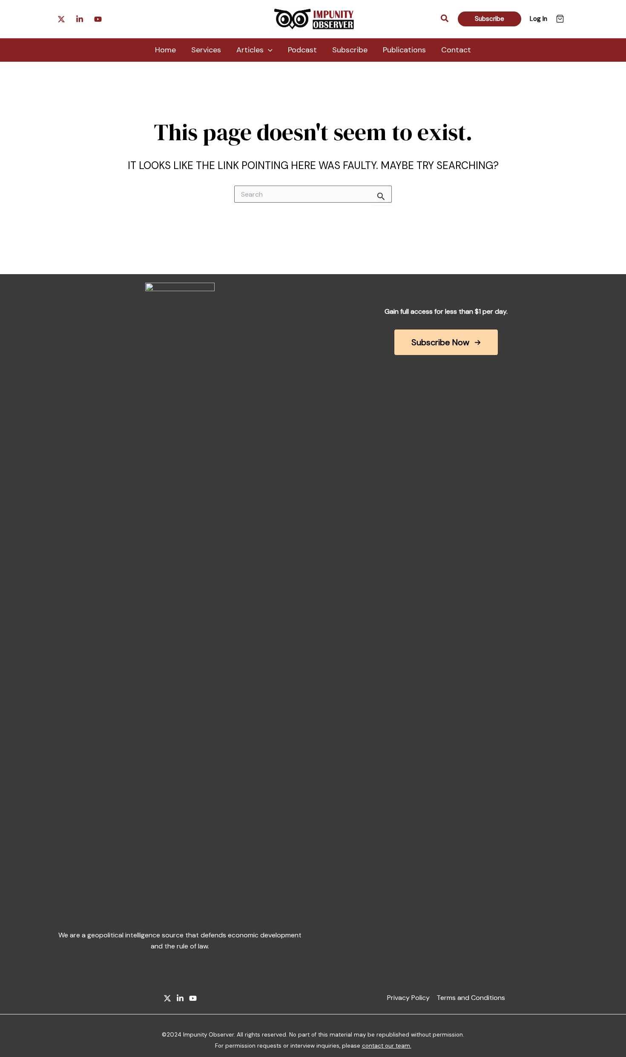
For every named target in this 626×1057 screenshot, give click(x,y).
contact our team (386, 1045)
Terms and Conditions (470, 997)
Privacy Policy (408, 997)
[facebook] (79, 19)
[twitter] (98, 19)
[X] (167, 998)
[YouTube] (193, 998)
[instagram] (61, 19)
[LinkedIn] (180, 998)
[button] (445, 19)
